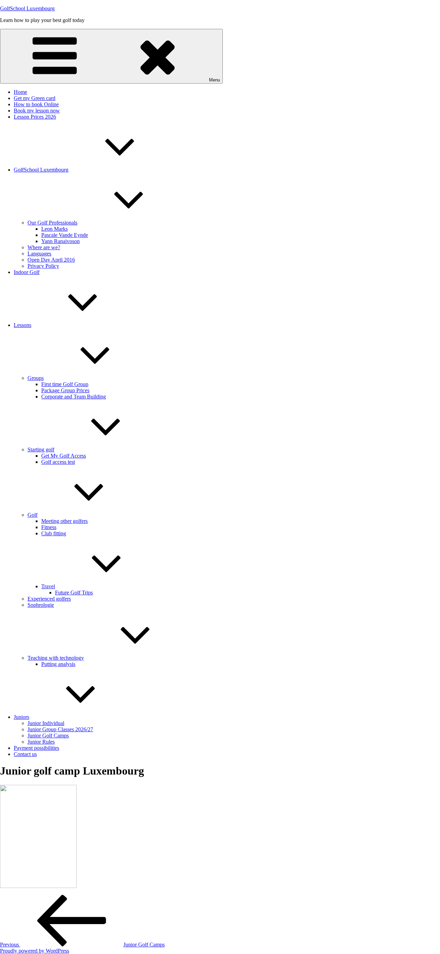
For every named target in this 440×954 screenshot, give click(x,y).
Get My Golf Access (63, 456)
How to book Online (36, 104)
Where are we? (44, 247)
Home (20, 92)
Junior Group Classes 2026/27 (60, 729)
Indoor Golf (27, 272)
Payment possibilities (36, 748)
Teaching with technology (56, 658)
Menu (214, 80)
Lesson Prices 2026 (35, 117)
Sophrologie (41, 605)
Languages (39, 253)
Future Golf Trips (74, 592)
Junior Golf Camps (48, 735)
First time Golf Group (64, 384)
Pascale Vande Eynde (64, 235)
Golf (32, 515)
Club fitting (53, 533)
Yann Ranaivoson (60, 241)
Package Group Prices (65, 390)
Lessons (22, 325)
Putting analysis (58, 664)
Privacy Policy (43, 266)
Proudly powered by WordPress (34, 951)
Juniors (21, 717)
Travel (48, 586)
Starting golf (41, 449)
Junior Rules (41, 742)
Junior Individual (46, 723)
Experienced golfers (49, 599)
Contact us (25, 754)
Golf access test (58, 462)
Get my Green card (34, 98)
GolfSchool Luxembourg (27, 8)
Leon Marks (54, 229)
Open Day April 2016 (51, 260)
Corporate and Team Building (73, 396)
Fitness (48, 527)
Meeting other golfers (64, 521)
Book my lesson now (37, 110)
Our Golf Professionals (52, 223)
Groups (36, 378)
